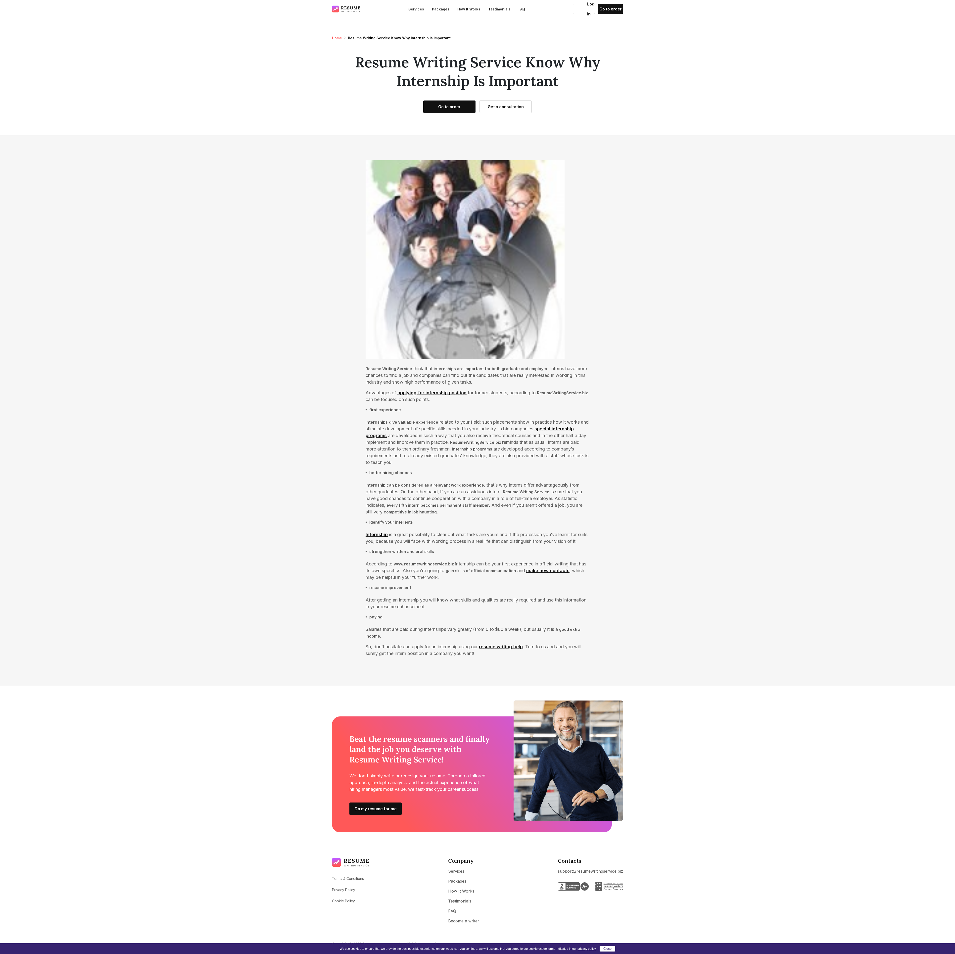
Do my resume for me (376, 808)
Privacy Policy (343, 890)
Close (607, 949)
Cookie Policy (343, 901)
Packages (440, 9)
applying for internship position (432, 392)
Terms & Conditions (348, 878)
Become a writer (463, 920)
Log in (580, 9)
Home (337, 38)
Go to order (610, 8)
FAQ (522, 9)
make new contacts (548, 570)
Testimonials (499, 9)
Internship (377, 534)
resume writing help (501, 646)
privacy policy (586, 949)
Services (416, 9)
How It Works (468, 9)
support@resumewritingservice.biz (590, 871)
